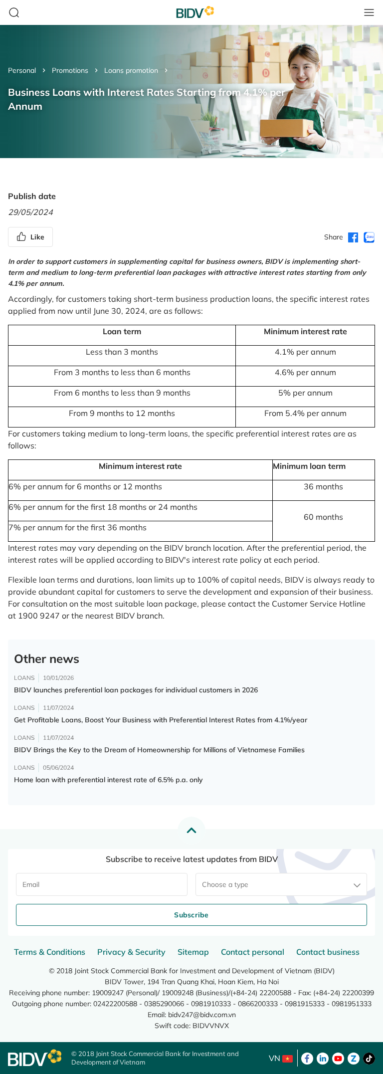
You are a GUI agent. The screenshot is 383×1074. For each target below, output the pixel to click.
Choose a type (225, 884)
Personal (22, 70)
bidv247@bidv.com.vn (202, 1014)
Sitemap (193, 952)
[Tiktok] (369, 1058)
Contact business (328, 952)
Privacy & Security (131, 952)
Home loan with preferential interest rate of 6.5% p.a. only (108, 779)
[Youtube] (338, 1058)
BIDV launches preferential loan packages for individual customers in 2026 (136, 689)
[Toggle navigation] (369, 12)
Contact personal (252, 952)
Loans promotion (131, 70)
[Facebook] (307, 1058)
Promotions (70, 70)
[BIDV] (34, 1058)
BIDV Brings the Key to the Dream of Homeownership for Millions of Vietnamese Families (159, 749)
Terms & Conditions (49, 952)
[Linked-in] (323, 1058)
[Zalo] (354, 1058)
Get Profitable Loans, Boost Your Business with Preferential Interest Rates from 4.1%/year (160, 719)
